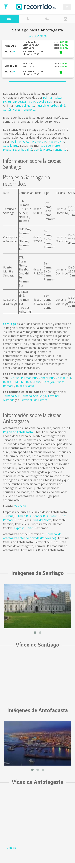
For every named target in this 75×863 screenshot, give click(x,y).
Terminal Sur (11, 396)
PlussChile (42, 105)
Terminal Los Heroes (34, 400)
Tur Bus (14, 378)
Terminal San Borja (33, 396)
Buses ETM (10, 382)
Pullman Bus (29, 378)
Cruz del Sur (63, 378)
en (67, 7)
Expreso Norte (23, 528)
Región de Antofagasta (18, 432)
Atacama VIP (26, 101)
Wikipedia (20, 506)
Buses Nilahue (25, 386)
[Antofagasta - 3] (37, 743)
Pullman (48, 97)
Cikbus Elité (57, 105)
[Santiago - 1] (37, 606)
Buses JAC (48, 382)
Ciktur (58, 97)
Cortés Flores (11, 109)
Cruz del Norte (24, 105)
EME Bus (25, 382)
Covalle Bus (44, 101)
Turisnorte (28, 109)
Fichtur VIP (10, 101)
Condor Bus (46, 378)
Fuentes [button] (10, 848)
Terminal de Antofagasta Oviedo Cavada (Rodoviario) (32, 536)
